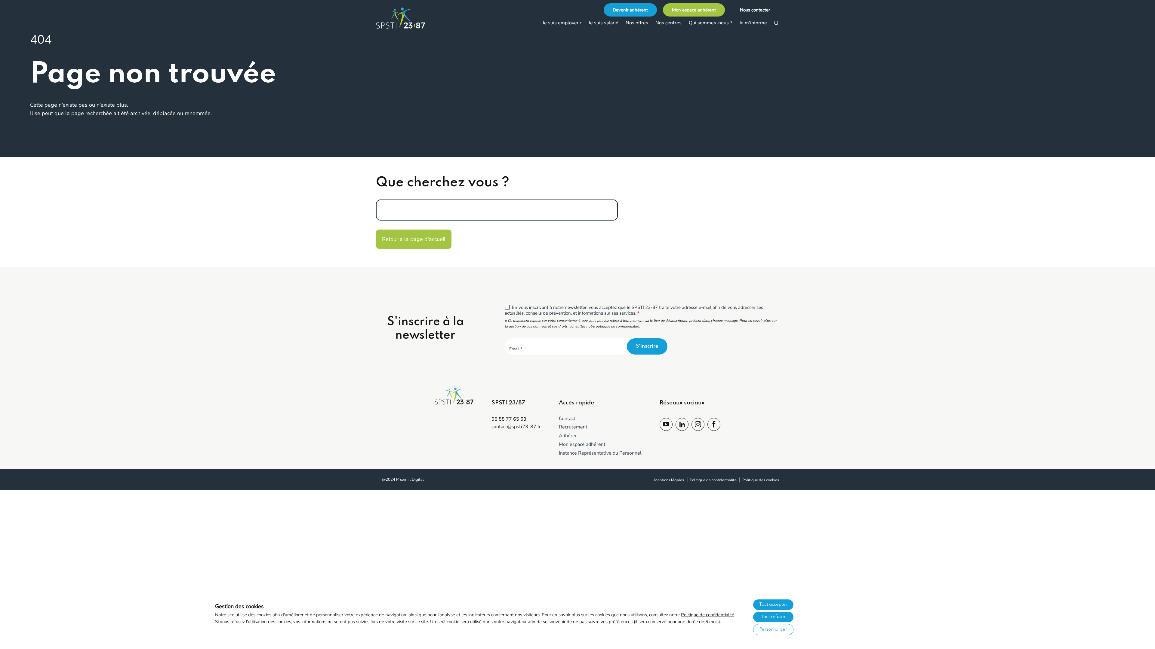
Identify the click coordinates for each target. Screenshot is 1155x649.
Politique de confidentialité (713, 480)
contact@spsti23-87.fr (516, 426)
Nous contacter (755, 10)
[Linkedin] (682, 425)
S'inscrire (647, 346)
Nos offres (637, 23)
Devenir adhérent (630, 10)
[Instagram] (697, 425)
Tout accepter (773, 604)
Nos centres (668, 23)
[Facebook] (713, 425)
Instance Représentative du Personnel (600, 453)
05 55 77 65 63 (508, 419)
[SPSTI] (406, 18)
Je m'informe (753, 23)
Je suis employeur (562, 23)
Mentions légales (669, 480)
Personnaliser (773, 629)
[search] (776, 23)
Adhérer (568, 435)
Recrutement (573, 427)
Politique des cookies (760, 480)
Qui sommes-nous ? (710, 23)
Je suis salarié (603, 23)
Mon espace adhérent (694, 10)
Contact (567, 418)
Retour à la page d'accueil (413, 239)
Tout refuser (773, 617)
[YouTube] (666, 425)
